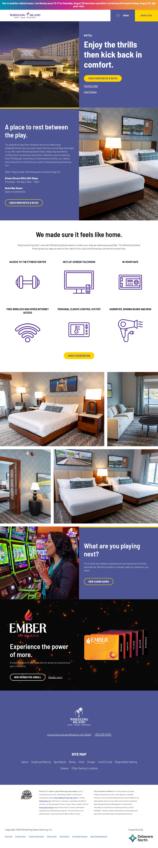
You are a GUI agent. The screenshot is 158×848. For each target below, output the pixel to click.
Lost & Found (105, 762)
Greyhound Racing (41, 762)
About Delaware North (98, 836)
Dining (72, 762)
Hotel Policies (90, 91)
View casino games (98, 581)
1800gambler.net (45, 801)
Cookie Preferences (36, 836)
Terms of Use (52, 836)
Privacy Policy (20, 836)
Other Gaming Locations (85, 768)
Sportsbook (60, 762)
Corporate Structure (80, 836)
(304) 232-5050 (103, 734)
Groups (91, 762)
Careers (64, 768)
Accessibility (64, 836)
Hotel (81, 762)
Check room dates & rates (102, 78)
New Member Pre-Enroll (27, 677)
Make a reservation (79, 355)
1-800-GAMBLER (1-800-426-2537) (65, 798)
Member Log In (55, 677)
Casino (24, 762)
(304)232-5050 (91, 86)
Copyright (8, 836)
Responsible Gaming (126, 762)
